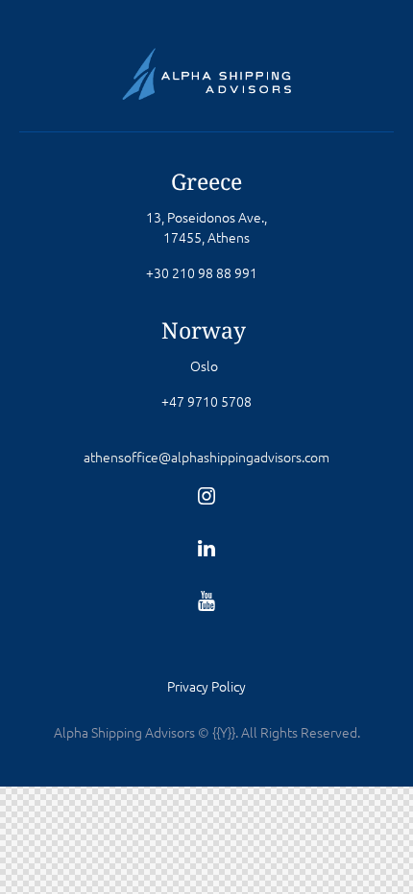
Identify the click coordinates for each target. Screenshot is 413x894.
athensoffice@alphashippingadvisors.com (206, 456)
